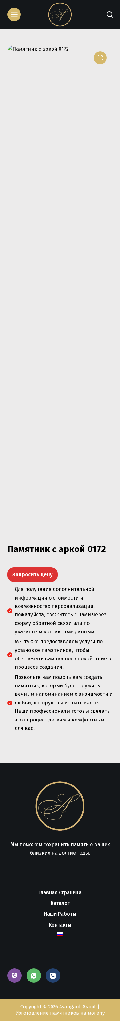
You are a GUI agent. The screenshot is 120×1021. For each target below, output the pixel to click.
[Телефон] (53, 975)
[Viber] (14, 975)
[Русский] (60, 934)
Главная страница (60, 893)
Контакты (60, 925)
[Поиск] (110, 14)
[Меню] (14, 14)
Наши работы (60, 914)
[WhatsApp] (34, 975)
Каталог (60, 903)
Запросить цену (32, 574)
